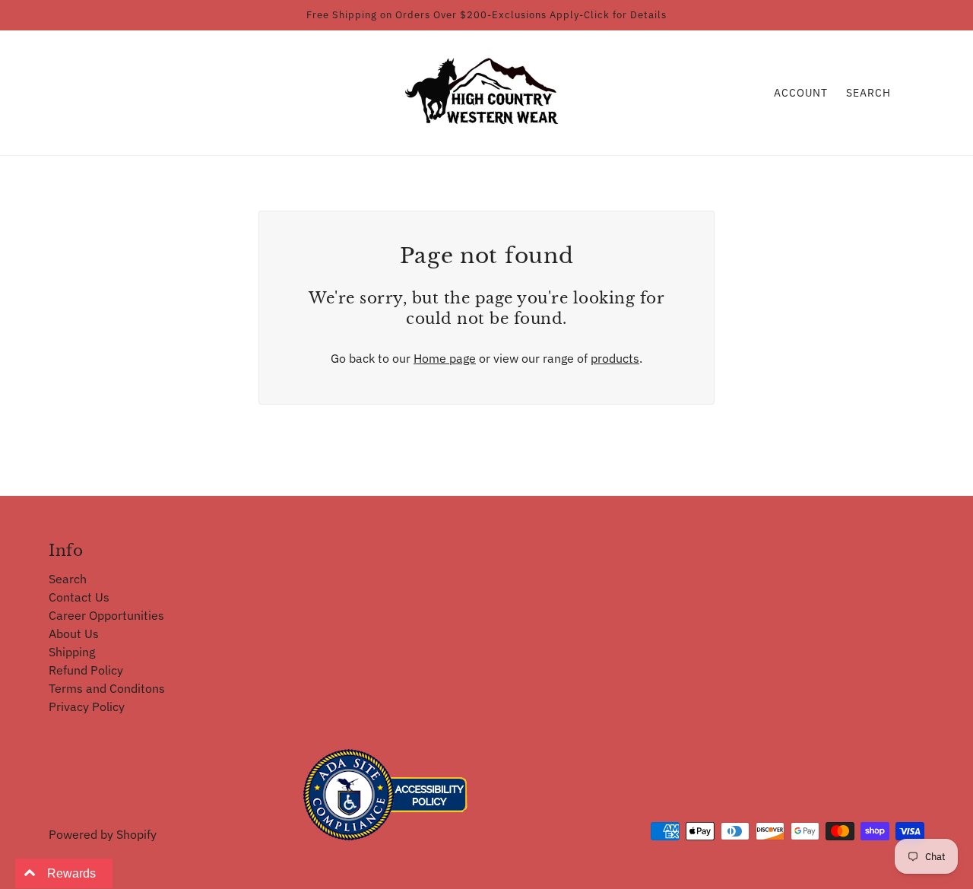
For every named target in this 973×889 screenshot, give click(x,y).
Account (801, 93)
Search (868, 93)
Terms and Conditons (107, 688)
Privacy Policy (87, 706)
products (615, 358)
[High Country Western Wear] (486, 91)
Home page (445, 358)
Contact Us (79, 597)
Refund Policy (86, 670)
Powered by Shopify (103, 834)
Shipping (72, 651)
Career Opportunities (106, 615)
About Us (74, 633)
